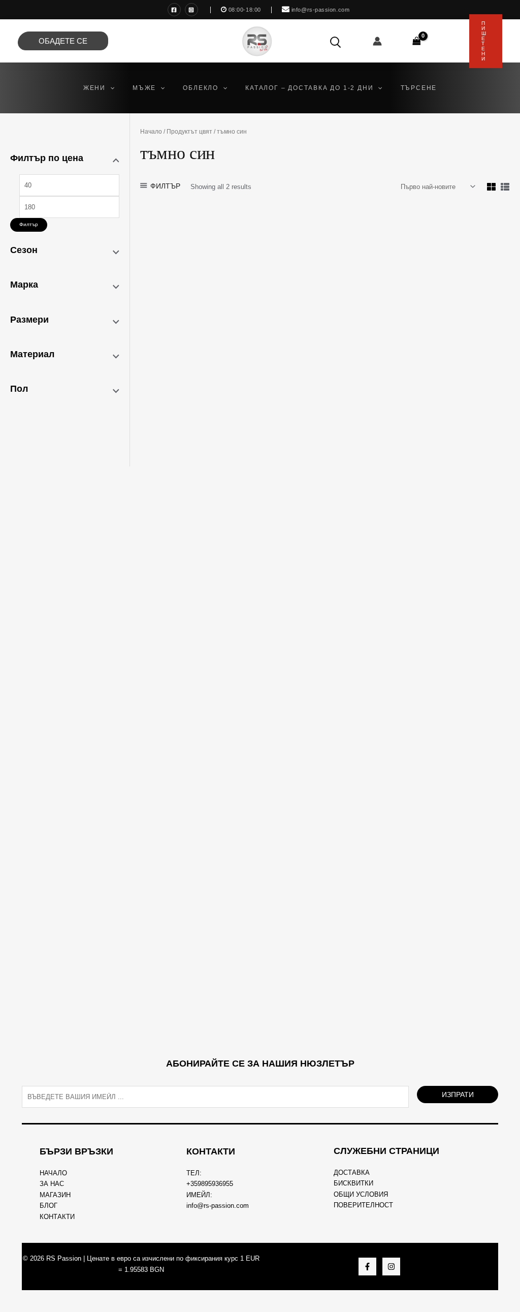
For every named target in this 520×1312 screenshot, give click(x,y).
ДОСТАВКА (352, 1172)
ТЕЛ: (194, 1173)
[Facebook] (174, 9)
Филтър (28, 224)
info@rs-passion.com (217, 1205)
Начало (151, 131)
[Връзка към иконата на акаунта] (377, 41)
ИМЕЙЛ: (199, 1195)
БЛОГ (48, 1205)
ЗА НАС (52, 1184)
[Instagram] (191, 9)
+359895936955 (209, 1184)
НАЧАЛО (53, 1173)
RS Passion (63, 1258)
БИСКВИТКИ (353, 1183)
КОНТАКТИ (57, 1217)
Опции (198, 477)
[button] (110, 88)
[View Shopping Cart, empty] (416, 40)
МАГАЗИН (55, 1195)
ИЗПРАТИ (458, 1094)
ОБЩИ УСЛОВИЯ (361, 1194)
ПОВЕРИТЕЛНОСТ (363, 1205)
